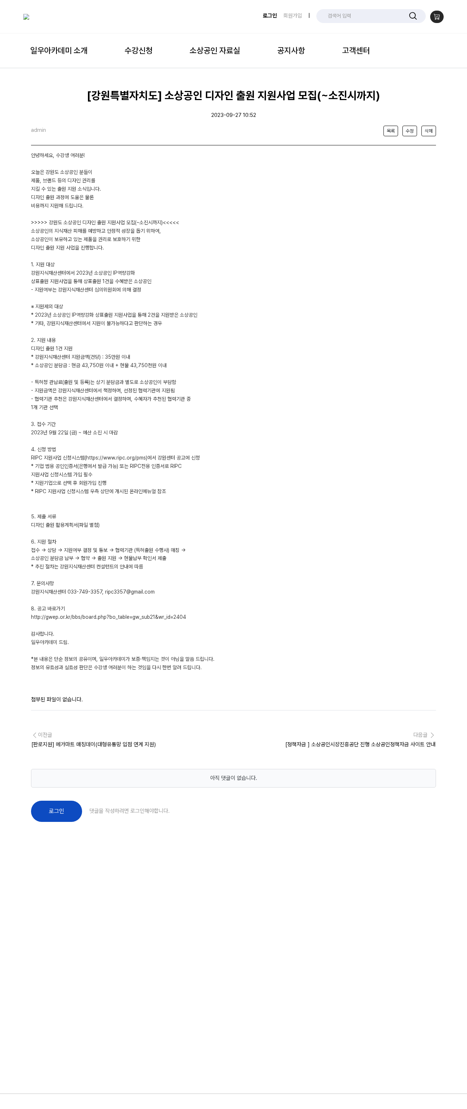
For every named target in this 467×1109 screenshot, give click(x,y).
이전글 (93, 740)
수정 (410, 131)
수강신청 (139, 50)
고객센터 (356, 50)
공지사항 (291, 50)
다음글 (360, 740)
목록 (391, 131)
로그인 (270, 15)
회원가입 (292, 15)
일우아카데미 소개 (59, 50)
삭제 (429, 131)
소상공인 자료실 (215, 50)
